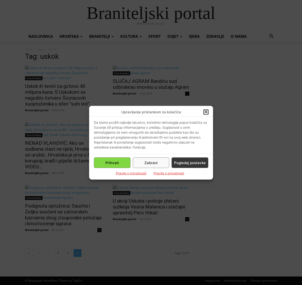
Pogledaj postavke (190, 162)
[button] (206, 112)
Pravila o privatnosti (131, 173)
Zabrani (151, 162)
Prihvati (112, 162)
